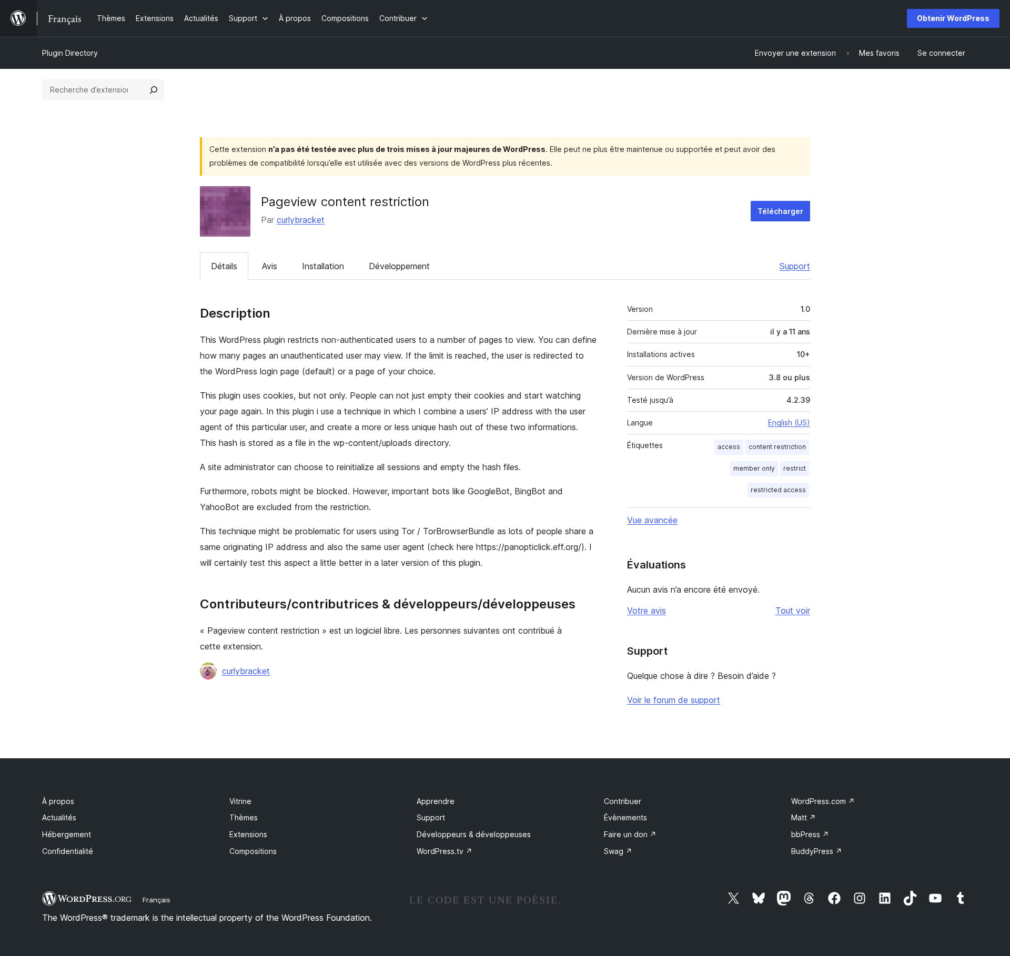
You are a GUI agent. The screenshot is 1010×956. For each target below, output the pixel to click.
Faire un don (630, 834)
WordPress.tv (444, 851)
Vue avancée (652, 520)
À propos (58, 801)
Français (156, 900)
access (729, 447)
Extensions (248, 834)
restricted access (778, 490)
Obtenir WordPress (953, 18)
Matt (803, 817)
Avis (269, 266)
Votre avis (646, 610)
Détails (224, 266)
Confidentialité (67, 851)
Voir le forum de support (673, 700)
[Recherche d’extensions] (153, 89)
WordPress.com (823, 801)
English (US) (789, 422)
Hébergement (66, 834)
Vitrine (240, 801)
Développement (399, 266)
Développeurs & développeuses (474, 834)
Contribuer (622, 801)
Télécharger (780, 211)
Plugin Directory (70, 52)
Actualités (59, 817)
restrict (794, 468)
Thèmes (243, 817)
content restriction (777, 447)
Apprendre (435, 801)
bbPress (810, 834)
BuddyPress (816, 851)
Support (795, 266)
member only (754, 468)
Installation (323, 266)
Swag (618, 851)
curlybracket (301, 220)
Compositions (253, 851)
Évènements (625, 817)
